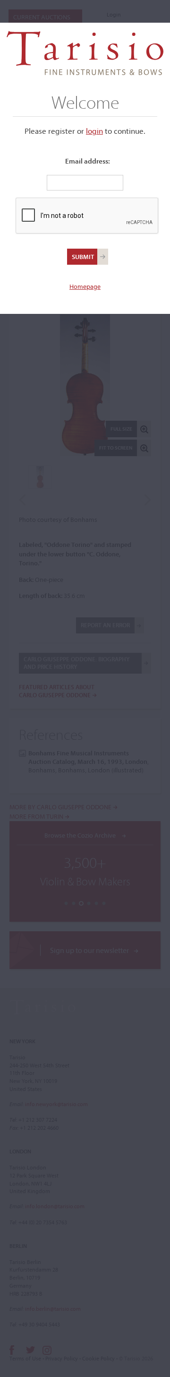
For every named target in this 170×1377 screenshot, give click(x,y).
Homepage (85, 286)
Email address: (87, 160)
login (94, 131)
